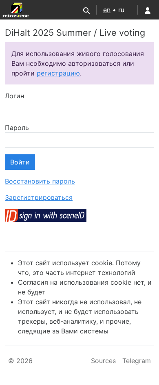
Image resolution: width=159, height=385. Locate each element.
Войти (20, 162)
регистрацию (58, 73)
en (106, 10)
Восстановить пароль (40, 181)
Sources (103, 361)
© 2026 (20, 361)
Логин (14, 96)
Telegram (136, 361)
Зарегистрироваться (39, 197)
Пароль (17, 127)
